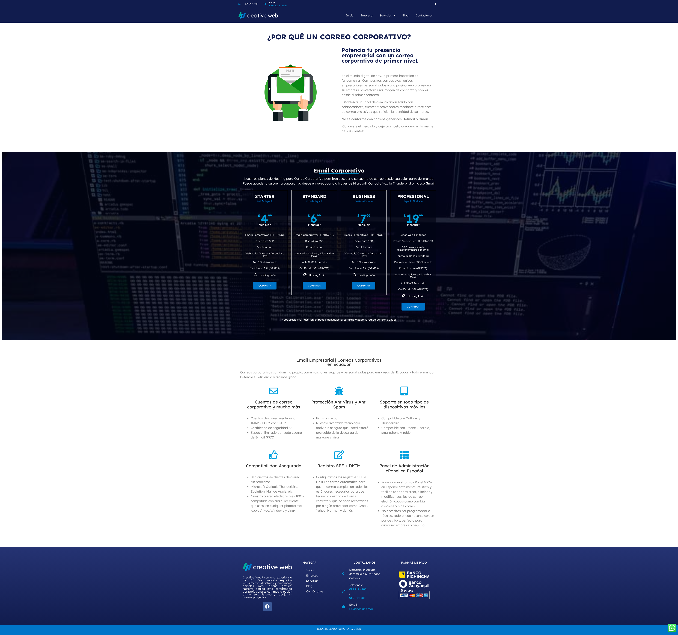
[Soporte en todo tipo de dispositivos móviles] (404, 391)
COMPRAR (264, 285)
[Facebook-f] (436, 4)
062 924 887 (357, 597)
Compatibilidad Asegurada (273, 465)
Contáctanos (424, 15)
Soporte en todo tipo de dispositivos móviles (404, 404)
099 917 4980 (358, 589)
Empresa (367, 15)
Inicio (349, 15)
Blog (405, 15)
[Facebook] (267, 606)
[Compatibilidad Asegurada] (273, 454)
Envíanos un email (278, 5)
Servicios (386, 15)
